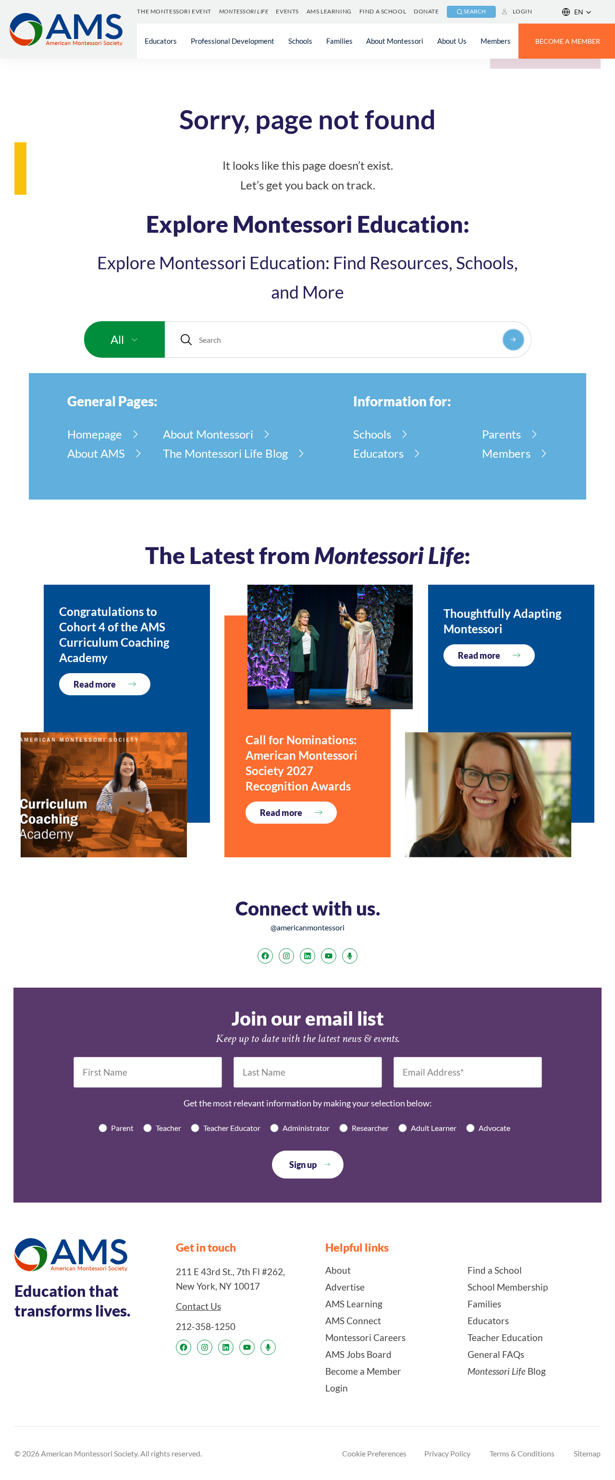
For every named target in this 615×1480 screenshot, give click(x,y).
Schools (372, 434)
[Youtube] (328, 956)
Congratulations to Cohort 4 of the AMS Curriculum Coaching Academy (114, 634)
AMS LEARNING (329, 11)
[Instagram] (286, 956)
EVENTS (287, 11)
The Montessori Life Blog (225, 453)
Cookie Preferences (374, 1453)
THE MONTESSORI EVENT (174, 11)
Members (506, 453)
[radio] (116, 1127)
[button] (576, 12)
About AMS (96, 453)
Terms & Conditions (522, 1453)
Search (475, 11)
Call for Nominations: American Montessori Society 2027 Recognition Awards (301, 763)
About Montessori (208, 434)
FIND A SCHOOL (382, 11)
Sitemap (587, 1453)
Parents (501, 434)
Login (522, 11)
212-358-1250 (205, 1326)
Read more (95, 684)
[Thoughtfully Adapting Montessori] (488, 794)
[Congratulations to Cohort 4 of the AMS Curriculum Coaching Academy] (104, 794)
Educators (378, 453)
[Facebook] (265, 956)
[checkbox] (307, 1127)
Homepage (94, 434)
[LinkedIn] (307, 956)
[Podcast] (349, 956)
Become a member (567, 41)
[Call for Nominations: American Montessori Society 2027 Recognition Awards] (330, 647)
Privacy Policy (447, 1453)
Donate (426, 11)
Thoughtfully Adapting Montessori (502, 621)
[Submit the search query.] (513, 339)
